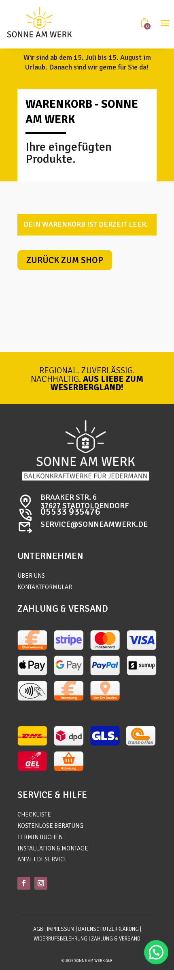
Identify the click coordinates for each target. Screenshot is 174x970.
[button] (156, 952)
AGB (38, 929)
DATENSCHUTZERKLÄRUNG (108, 929)
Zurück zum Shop (64, 260)
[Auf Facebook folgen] (23, 883)
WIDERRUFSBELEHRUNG (60, 939)
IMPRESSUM (60, 929)
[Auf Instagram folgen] (40, 883)
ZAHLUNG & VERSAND (115, 939)
